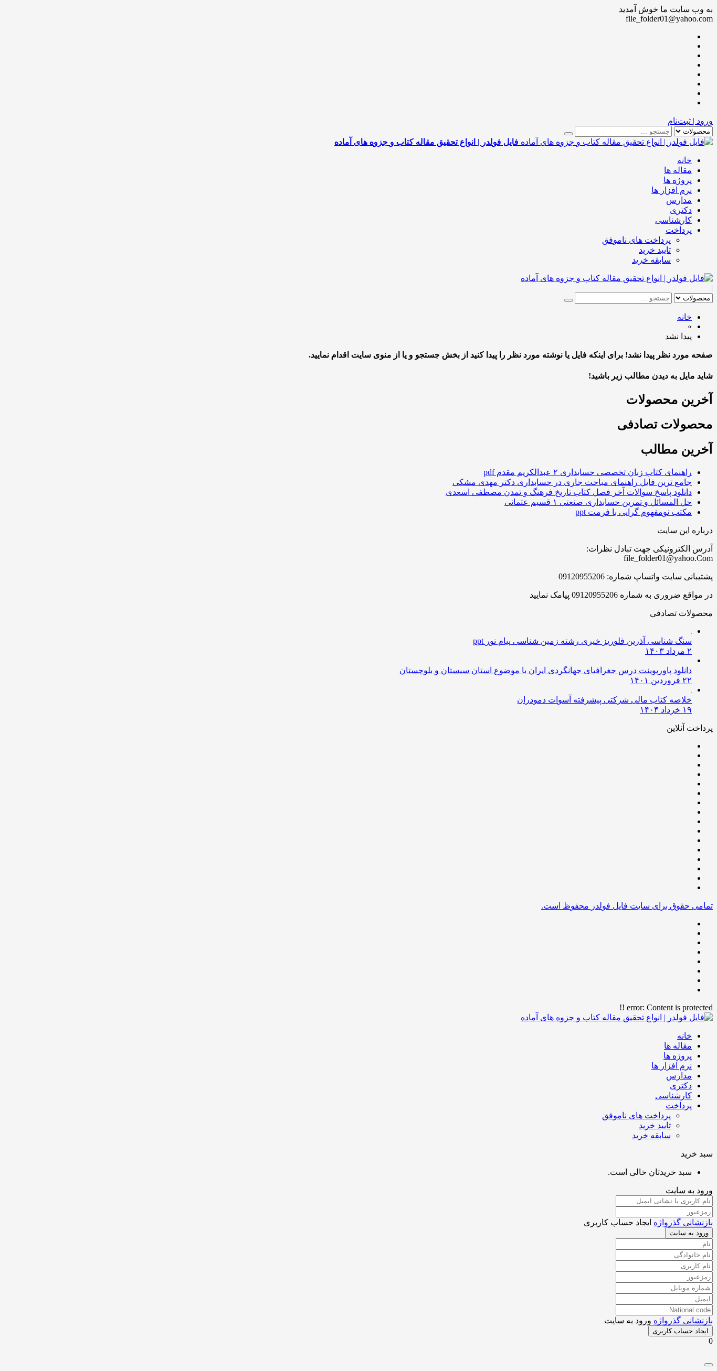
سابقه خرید (651, 259)
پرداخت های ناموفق (636, 239)
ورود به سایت (689, 1233)
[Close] (708, 1364)
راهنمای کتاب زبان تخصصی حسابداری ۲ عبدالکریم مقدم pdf (587, 472)
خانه (684, 160)
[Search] (568, 133)
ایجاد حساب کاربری (680, 1331)
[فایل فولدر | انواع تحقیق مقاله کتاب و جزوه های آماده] (617, 278)
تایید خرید (655, 249)
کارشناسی (673, 219)
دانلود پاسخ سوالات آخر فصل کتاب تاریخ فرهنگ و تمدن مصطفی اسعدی (569, 492)
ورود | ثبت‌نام (690, 120)
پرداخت (679, 229)
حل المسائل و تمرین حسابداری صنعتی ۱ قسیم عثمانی (598, 502)
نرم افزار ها (671, 190)
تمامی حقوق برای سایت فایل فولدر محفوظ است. (627, 905)
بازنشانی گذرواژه (683, 1222)
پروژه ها (677, 180)
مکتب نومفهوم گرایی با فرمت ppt (633, 512)
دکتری (681, 210)
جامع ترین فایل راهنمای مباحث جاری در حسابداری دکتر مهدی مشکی (572, 482)
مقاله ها (678, 170)
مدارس (679, 200)
